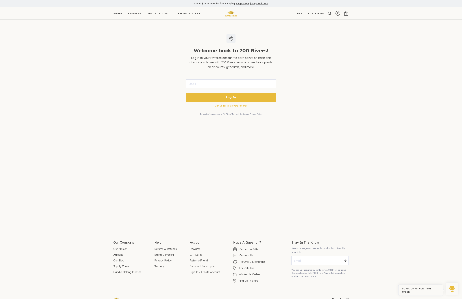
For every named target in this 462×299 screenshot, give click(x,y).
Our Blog (118, 260)
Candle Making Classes (127, 272)
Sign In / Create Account (205, 272)
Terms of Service (239, 114)
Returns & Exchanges (252, 261)
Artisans (118, 254)
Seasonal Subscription (203, 266)
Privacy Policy (255, 114)
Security (159, 266)
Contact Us (246, 255)
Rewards (195, 249)
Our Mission (120, 249)
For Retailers (246, 268)
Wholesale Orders (249, 274)
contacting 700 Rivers (326, 270)
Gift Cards (196, 254)
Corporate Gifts (248, 249)
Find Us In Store (248, 280)
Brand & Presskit (164, 254)
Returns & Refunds (165, 249)
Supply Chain (121, 266)
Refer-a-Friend (199, 260)
